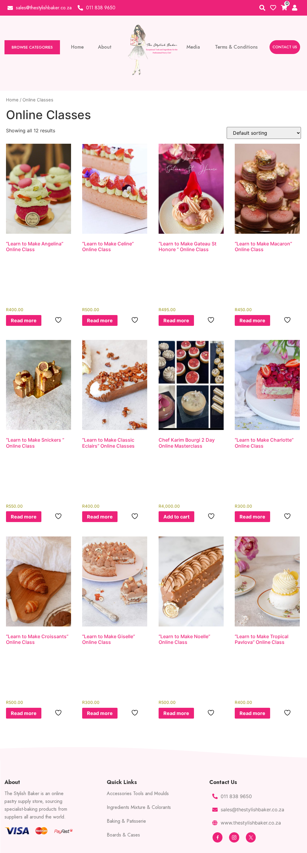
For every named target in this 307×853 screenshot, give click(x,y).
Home (12, 100)
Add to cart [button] (176, 517)
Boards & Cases (123, 834)
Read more (24, 320)
